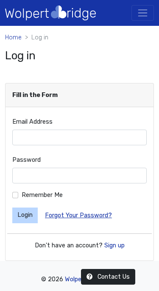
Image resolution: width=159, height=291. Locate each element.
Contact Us (113, 276)
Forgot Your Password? (78, 215)
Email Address (32, 121)
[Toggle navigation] (142, 13)
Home (13, 37)
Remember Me (42, 195)
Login (25, 215)
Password (26, 160)
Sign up (114, 245)
